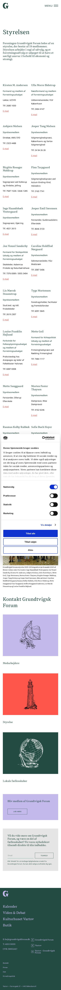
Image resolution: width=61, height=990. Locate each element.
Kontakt (6, 963)
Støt (4, 972)
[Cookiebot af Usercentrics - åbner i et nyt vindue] (45, 438)
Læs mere (17, 811)
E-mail (6, 111)
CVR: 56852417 (10, 949)
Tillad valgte (30, 542)
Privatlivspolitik (9, 976)
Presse (5, 967)
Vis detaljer (46, 525)
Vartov (38, 946)
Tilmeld (44, 855)
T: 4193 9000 (9, 944)
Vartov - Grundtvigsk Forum (45, 952)
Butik (7, 925)
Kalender (10, 906)
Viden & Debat (14, 913)
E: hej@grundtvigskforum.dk (16, 939)
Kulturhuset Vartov (18, 919)
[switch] (54, 496)
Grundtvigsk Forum (44, 940)
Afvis (30, 550)
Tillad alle (30, 533)
